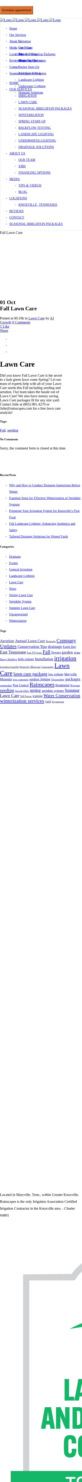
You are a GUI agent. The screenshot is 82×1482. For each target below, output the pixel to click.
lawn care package (30, 673)
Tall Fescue (26, 696)
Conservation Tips (32, 646)
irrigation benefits (9, 667)
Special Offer (22, 691)
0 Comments (21, 322)
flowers (56, 652)
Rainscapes (42, 684)
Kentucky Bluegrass (30, 667)
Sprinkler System (20, 601)
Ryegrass (75, 685)
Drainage (15, 556)
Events (13, 563)
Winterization (17, 620)
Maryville (70, 674)
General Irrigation (20, 569)
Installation (44, 659)
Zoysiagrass (58, 701)
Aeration (7, 641)
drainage (55, 646)
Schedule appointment (16, 10)
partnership (6, 685)
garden (67, 652)
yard (48, 701)
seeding (12, 430)
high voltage (26, 659)
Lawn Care (36, 318)
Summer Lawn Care (22, 608)
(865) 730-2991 (23, 4)
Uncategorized (18, 614)
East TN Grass (34, 653)
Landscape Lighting (22, 576)
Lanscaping (47, 667)
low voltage (55, 674)
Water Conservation (62, 695)
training (38, 696)
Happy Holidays (8, 659)
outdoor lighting (39, 679)
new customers (20, 679)
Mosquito (6, 679)
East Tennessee (13, 652)
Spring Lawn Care (21, 595)
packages (72, 679)
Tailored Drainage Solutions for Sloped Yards (38, 536)
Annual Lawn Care (30, 641)
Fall (2, 430)
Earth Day (69, 647)
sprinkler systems (53, 690)
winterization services (22, 701)
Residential (62, 685)
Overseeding (57, 679)
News (12, 588)
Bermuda (51, 641)
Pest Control (21, 685)
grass (77, 652)
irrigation (65, 658)
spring (35, 690)
